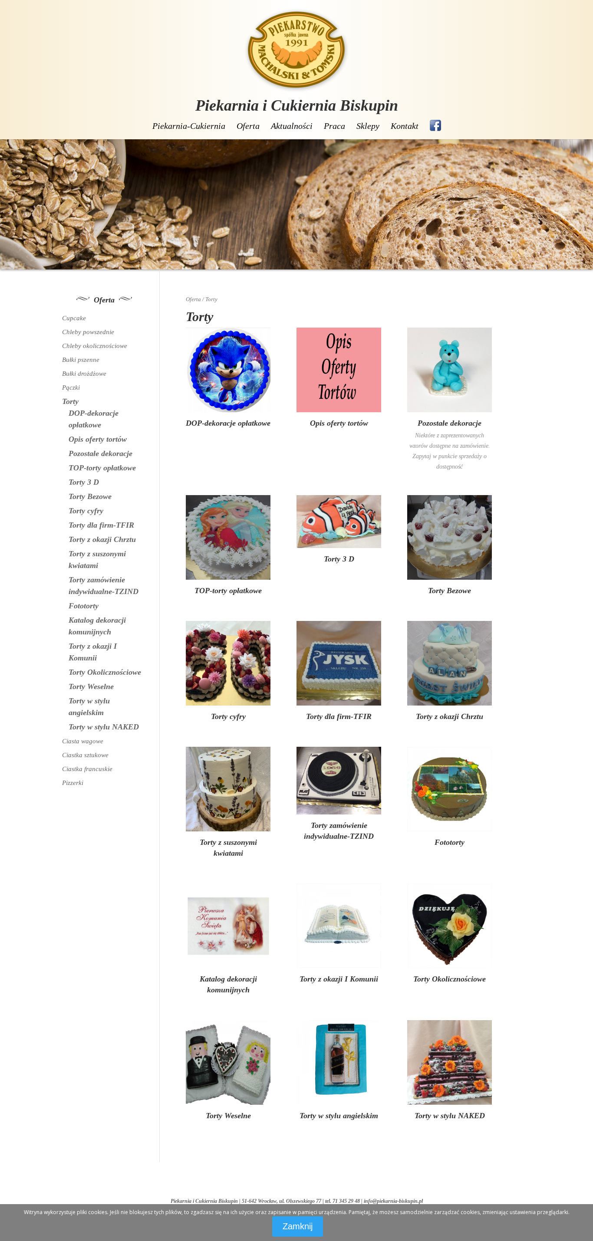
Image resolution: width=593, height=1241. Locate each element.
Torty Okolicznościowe (105, 672)
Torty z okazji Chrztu (102, 539)
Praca (334, 126)
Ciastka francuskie (87, 768)
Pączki (71, 387)
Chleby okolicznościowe (94, 345)
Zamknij (298, 1226)
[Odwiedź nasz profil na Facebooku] (435, 125)
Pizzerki (72, 782)
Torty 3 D (84, 482)
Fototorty (84, 605)
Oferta (248, 126)
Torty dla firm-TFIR (101, 525)
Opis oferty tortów (98, 439)
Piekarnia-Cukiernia (188, 126)
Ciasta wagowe (82, 741)
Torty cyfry (86, 510)
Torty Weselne (91, 686)
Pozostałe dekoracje (100, 453)
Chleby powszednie (88, 331)
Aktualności (292, 126)
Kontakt (404, 126)
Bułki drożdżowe (84, 373)
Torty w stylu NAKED (104, 726)
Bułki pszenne (80, 359)
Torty (70, 401)
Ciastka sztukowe (85, 755)
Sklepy (367, 126)
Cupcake (74, 318)
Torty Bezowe (90, 496)
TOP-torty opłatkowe (102, 467)
